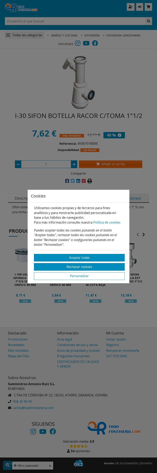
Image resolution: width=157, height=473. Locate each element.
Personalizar (79, 276)
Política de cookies (106, 222)
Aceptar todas (79, 257)
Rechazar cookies (79, 267)
